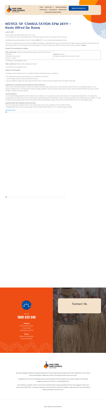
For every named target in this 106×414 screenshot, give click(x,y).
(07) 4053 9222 (29, 336)
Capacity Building (60, 7)
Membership (62, 9)
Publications (43, 9)
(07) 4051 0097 (27, 339)
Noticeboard (53, 9)
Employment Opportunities (53, 12)
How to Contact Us (78, 8)
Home (41, 7)
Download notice (10, 110)
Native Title (48, 7)
